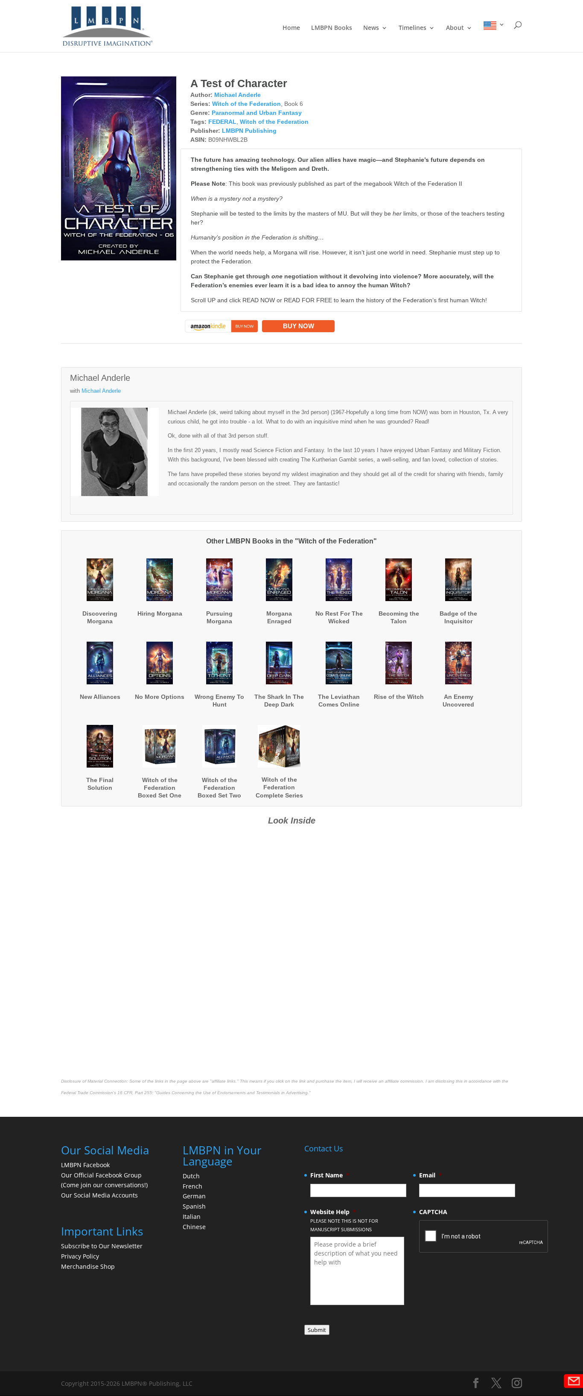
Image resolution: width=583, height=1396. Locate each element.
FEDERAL (222, 121)
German (194, 1196)
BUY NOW (298, 326)
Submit (317, 1330)
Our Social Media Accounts (99, 1195)
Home (291, 28)
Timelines (412, 28)
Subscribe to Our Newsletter (102, 1246)
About (455, 28)
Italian (192, 1216)
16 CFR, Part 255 (134, 1092)
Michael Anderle (237, 94)
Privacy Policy (80, 1256)
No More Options (159, 696)
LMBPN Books (331, 28)
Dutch (191, 1176)
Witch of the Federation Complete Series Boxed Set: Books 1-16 (279, 795)
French (192, 1186)
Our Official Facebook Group (101, 1175)
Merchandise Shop (88, 1266)
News (371, 28)
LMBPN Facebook (86, 1165)
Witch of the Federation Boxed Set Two (219, 788)
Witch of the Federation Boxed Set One (159, 788)
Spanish (194, 1206)
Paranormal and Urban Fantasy (257, 112)
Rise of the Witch (399, 696)
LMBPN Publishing (249, 130)
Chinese (194, 1227)
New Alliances (100, 696)
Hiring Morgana (159, 613)
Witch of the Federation (246, 103)
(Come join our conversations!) (104, 1185)
